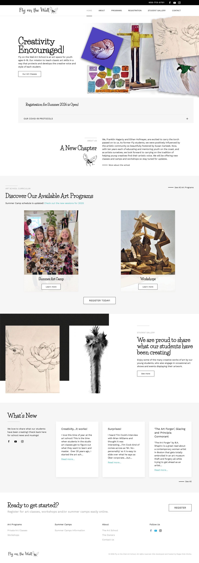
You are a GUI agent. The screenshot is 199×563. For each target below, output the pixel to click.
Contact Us (108, 539)
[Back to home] (38, 10)
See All (188, 481)
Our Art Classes (29, 74)
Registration (134, 10)
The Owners (108, 535)
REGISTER (180, 507)
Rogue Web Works (184, 554)
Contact (176, 10)
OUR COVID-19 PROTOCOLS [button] (38, 118)
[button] (116, 332)
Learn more (51, 287)
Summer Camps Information (70, 530)
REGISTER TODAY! (99, 300)
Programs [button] (116, 10)
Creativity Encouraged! (41, 45)
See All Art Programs (184, 187)
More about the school (119, 165)
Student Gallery (157, 10)
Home (89, 10)
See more (145, 373)
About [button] (102, 10)
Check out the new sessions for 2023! (64, 203)
